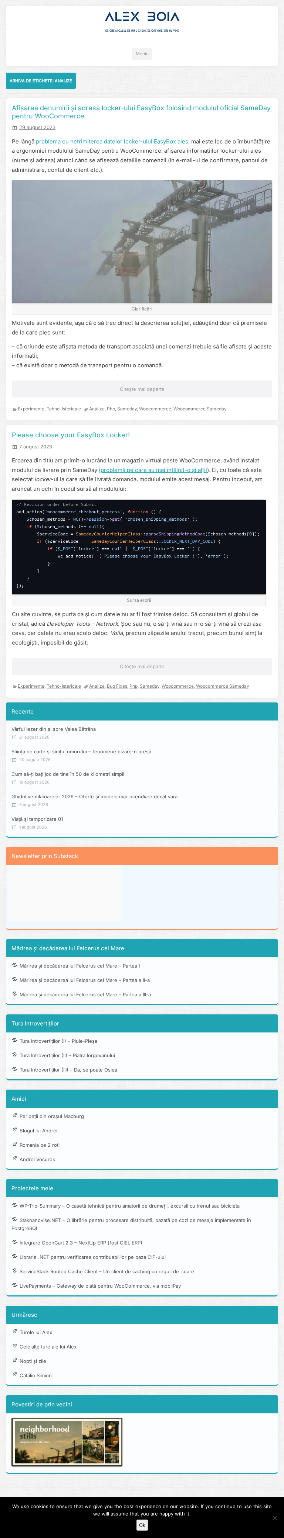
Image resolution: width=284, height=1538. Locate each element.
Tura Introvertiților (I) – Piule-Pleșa (58, 1041)
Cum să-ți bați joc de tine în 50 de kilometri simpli (67, 774)
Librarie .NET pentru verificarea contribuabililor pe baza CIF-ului (93, 1257)
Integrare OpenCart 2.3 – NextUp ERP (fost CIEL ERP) (81, 1243)
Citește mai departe (142, 389)
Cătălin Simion (36, 1375)
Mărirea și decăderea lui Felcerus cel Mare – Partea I (80, 966)
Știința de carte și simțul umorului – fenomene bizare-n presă (81, 751)
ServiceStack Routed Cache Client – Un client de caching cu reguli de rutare (107, 1271)
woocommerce (155, 409)
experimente (31, 409)
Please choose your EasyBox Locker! (71, 435)
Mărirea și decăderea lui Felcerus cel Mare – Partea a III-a (85, 994)
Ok (142, 1525)
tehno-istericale (64, 409)
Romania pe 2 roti (40, 1145)
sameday (127, 409)
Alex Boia (142, 16)
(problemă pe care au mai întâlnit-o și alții (153, 469)
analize (97, 409)
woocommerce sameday (200, 409)
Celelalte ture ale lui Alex (48, 1347)
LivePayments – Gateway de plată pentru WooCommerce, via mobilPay (100, 1286)
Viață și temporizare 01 (37, 819)
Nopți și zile (33, 1361)
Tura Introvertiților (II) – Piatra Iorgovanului (67, 1055)
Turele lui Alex (36, 1332)
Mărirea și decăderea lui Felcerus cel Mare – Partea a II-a (85, 980)
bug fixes (117, 686)
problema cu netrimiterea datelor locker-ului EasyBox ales (112, 141)
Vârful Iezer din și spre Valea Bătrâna (53, 729)
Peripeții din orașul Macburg (52, 1116)
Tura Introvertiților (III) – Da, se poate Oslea (68, 1070)
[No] (274, 1517)
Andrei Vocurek (37, 1159)
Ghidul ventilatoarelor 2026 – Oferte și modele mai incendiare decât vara (94, 796)
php (111, 409)
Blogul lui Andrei (38, 1130)
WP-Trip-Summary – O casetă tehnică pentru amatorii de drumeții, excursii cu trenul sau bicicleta (130, 1206)
